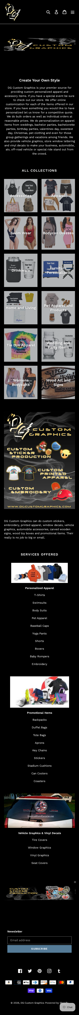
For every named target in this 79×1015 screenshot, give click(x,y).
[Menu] (73, 12)
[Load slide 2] (40, 911)
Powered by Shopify (56, 1002)
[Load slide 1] (36, 911)
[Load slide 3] (43, 911)
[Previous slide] (9, 911)
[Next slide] (69, 911)
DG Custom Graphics (32, 1002)
